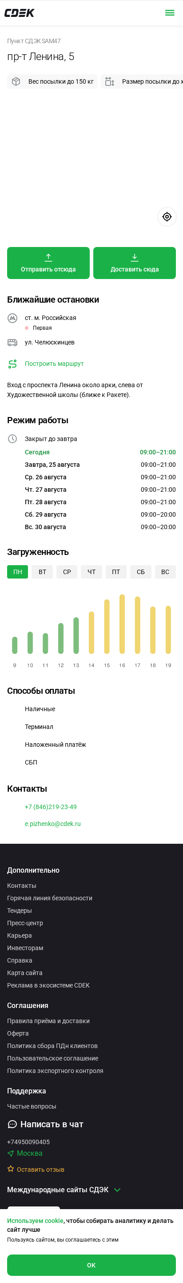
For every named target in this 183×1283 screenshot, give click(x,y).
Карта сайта (25, 972)
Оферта (18, 1033)
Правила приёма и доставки (48, 1020)
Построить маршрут (54, 363)
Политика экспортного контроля (55, 1070)
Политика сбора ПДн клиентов (52, 1045)
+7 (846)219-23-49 (51, 806)
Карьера (19, 935)
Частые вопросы (31, 1106)
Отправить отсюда (48, 269)
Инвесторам (25, 947)
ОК (91, 1265)
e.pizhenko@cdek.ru (53, 823)
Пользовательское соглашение (52, 1058)
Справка (19, 960)
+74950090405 (28, 1141)
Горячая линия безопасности (49, 898)
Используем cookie (35, 1220)
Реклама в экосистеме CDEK (48, 985)
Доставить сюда (135, 269)
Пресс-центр (25, 923)
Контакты (21, 885)
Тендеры (19, 910)
